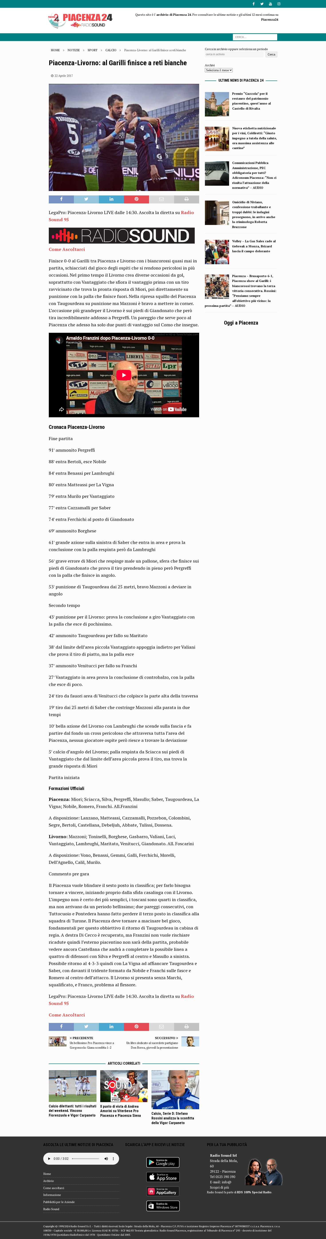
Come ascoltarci (53, 1188)
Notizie (74, 50)
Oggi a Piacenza (241, 323)
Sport (93, 50)
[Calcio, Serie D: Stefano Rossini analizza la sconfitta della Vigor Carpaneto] (175, 1089)
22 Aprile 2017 (64, 76)
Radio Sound (51, 1209)
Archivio (48, 1181)
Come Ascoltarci (67, 249)
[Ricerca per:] (255, 37)
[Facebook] (253, 4)
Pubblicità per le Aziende (59, 1202)
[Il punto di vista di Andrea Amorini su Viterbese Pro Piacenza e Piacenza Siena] (124, 1086)
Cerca (271, 54)
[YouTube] (270, 4)
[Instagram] (279, 4)
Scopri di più (219, 1187)
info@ (226, 1182)
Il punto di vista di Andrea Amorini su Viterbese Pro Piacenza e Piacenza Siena (120, 1111)
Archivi (210, 65)
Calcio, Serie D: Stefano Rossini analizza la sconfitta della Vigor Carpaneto (172, 1118)
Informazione (52, 1195)
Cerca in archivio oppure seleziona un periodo (236, 49)
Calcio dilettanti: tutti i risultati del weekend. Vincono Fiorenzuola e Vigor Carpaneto (72, 1111)
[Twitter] (262, 4)
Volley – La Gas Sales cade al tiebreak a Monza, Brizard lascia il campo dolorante (254, 246)
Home (47, 1174)
